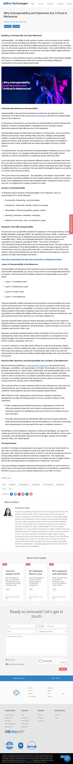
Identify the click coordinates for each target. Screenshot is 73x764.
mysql (50, 696)
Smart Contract (48, 484)
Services (40, 4)
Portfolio (69, 4)
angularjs (51, 688)
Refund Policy (25, 721)
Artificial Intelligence (10, 724)
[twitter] (15, 494)
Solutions (50, 4)
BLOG (4, 564)
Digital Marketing (9, 715)
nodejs (30, 693)
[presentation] (72, 678)
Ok (63, 756)
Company (60, 4)
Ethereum (12, 484)
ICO (10, 489)
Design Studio (8, 718)
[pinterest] (19, 494)
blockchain (7, 26)
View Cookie (29, 760)
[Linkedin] (27, 494)
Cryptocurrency (23, 484)
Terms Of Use (25, 724)
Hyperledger (36, 484)
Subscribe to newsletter (16, 664)
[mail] (23, 494)
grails (30, 688)
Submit (62, 669)
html (49, 693)
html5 (30, 691)
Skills (32, 4)
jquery (50, 691)
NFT (4, 484)
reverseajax (32, 696)
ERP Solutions (8, 727)
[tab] (19, 678)
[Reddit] (30, 494)
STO (4, 489)
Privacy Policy (25, 718)
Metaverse (16, 26)
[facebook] (11, 494)
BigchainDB (60, 484)
